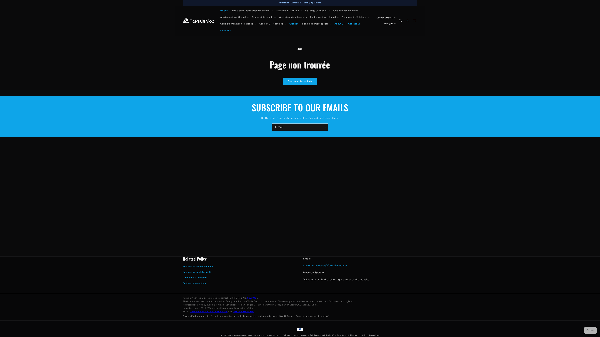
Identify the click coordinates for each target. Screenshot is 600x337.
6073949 (251, 298)
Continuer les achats (300, 81)
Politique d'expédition (194, 283)
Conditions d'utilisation (195, 277)
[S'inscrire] (324, 127)
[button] (252, 10)
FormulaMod (233, 335)
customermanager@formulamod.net (325, 265)
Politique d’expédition (369, 335)
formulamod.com (220, 316)
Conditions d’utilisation (347, 335)
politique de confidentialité (197, 272)
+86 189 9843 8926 (243, 311)
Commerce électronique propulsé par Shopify (259, 335)
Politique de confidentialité (322, 335)
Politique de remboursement (198, 266)
